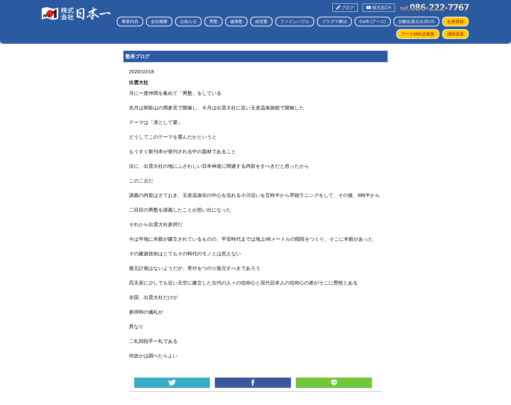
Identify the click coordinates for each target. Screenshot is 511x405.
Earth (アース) (372, 21)
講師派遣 (455, 34)
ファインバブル (294, 21)
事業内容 (130, 21)
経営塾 (261, 21)
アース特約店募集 (418, 34)
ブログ (347, 7)
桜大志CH (381, 7)
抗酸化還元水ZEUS (416, 21)
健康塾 (236, 21)
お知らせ (188, 21)
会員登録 (455, 21)
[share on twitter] (172, 383)
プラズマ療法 (334, 21)
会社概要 (159, 21)
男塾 (213, 21)
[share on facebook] (253, 383)
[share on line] (334, 383)
